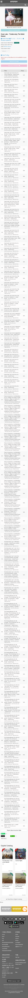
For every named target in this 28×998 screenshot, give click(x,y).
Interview (17, 936)
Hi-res (3, 934)
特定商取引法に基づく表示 (8, 965)
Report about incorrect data (14, 830)
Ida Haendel (7, 226)
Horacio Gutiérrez (9, 400)
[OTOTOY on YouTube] (20, 918)
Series (16, 934)
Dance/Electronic (5, 946)
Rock (3, 936)
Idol (3, 940)
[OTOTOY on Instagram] (7, 918)
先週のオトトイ (18, 946)
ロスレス (4, 51)
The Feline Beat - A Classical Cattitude (7, 861)
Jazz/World (4, 948)
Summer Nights (18, 860)
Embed (4, 838)
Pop (3, 938)
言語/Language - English (14, 981)
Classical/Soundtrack (6, 950)
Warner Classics (7, 46)
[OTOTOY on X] (3, 918)
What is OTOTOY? (6, 957)
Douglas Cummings (15, 225)
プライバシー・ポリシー (7, 963)
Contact (17, 968)
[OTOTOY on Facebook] (12, 918)
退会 (16, 972)
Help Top (17, 957)
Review (16, 940)
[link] (14, 30)
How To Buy (5, 55)
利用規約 (4, 961)
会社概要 (4, 959)
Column (17, 938)
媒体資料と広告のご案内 (7, 973)
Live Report (17, 942)
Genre (4, 932)
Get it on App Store (8, 922)
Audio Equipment (19, 944)
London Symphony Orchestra (11, 75)
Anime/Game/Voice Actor (7, 942)
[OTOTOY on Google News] (24, 918)
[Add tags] (8, 51)
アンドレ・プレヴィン (16, 38)
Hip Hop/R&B (5, 944)
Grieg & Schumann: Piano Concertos (7, 885)
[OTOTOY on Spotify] (16, 918)
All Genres (8, 932)
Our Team (4, 975)
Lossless (17, 42)
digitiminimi (12, 992)
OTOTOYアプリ (5, 971)
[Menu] (1, 1)
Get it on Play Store (19, 922)
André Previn (6, 38)
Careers (3, 977)
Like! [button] (13, 836)
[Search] (26, 5)
